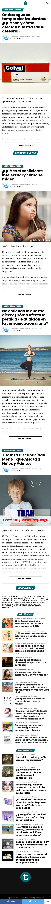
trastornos (17, 38)
